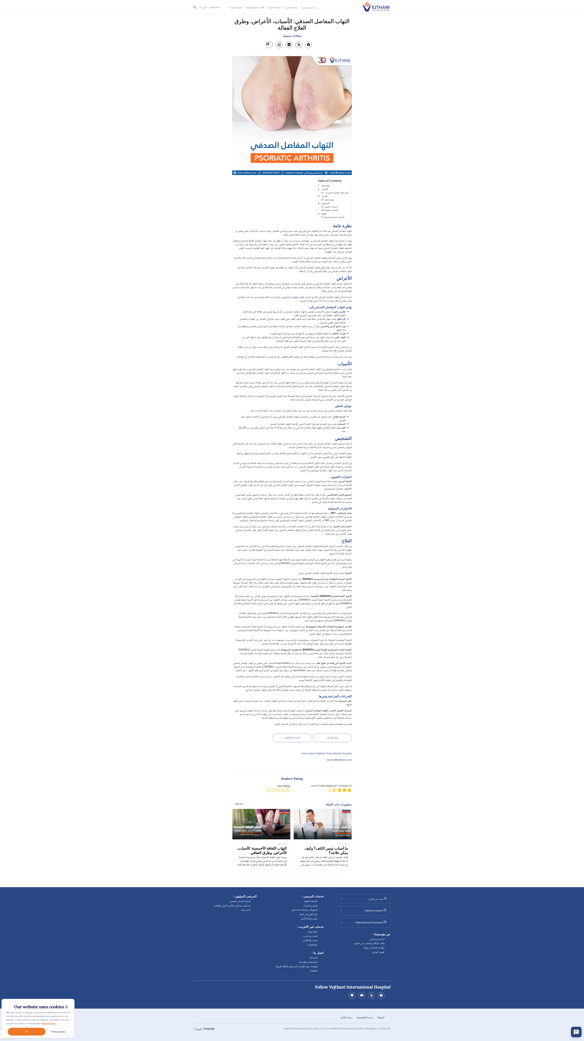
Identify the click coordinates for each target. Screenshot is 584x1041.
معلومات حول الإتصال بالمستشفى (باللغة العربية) (297, 967)
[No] (71, 999)
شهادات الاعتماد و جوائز (373, 948)
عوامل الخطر (329, 200)
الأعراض (325, 189)
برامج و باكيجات (310, 906)
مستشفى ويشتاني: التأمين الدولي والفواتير (232, 906)
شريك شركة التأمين (309, 919)
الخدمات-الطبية (311, 901)
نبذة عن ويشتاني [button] (309, 7)
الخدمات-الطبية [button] (275, 7)
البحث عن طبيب (310, 936)
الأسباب (324, 196)
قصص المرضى (378, 952)
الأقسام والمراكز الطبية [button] (255, 7)
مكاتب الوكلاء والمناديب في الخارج (369, 943)
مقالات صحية (343, 843)
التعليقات (314, 971)
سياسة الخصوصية (365, 1018)
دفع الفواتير (313, 945)
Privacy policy (58, 1031)
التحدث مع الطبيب (292, 738)
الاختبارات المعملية (331, 210)
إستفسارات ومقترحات (308, 962)
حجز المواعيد (214, 7)
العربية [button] (203, 7)
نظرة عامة (326, 186)
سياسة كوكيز (346, 1018)
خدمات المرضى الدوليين (240, 901)
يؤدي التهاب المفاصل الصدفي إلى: (337, 193)
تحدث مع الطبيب (310, 940)
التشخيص (325, 203)
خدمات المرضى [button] (292, 7)
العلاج (324, 214)
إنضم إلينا (313, 958)
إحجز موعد (313, 932)
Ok (26, 1031)
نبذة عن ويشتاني (377, 939)
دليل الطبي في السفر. (308, 914)
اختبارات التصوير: (331, 207)
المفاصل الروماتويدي (289, 297)
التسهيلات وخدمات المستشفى (304, 910)
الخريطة (380, 1018)
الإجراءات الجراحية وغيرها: (335, 217)
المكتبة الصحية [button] (236, 7)
